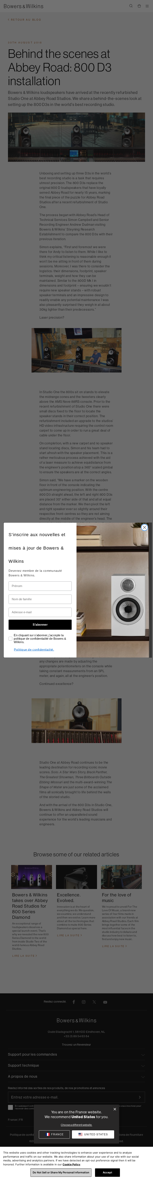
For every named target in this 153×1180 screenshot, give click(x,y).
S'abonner (40, 624)
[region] (76, 1163)
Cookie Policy (71, 1164)
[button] (93, 1134)
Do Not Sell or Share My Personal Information (61, 1172)
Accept (107, 1172)
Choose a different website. (76, 1125)
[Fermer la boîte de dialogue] (115, 1109)
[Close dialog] (144, 527)
